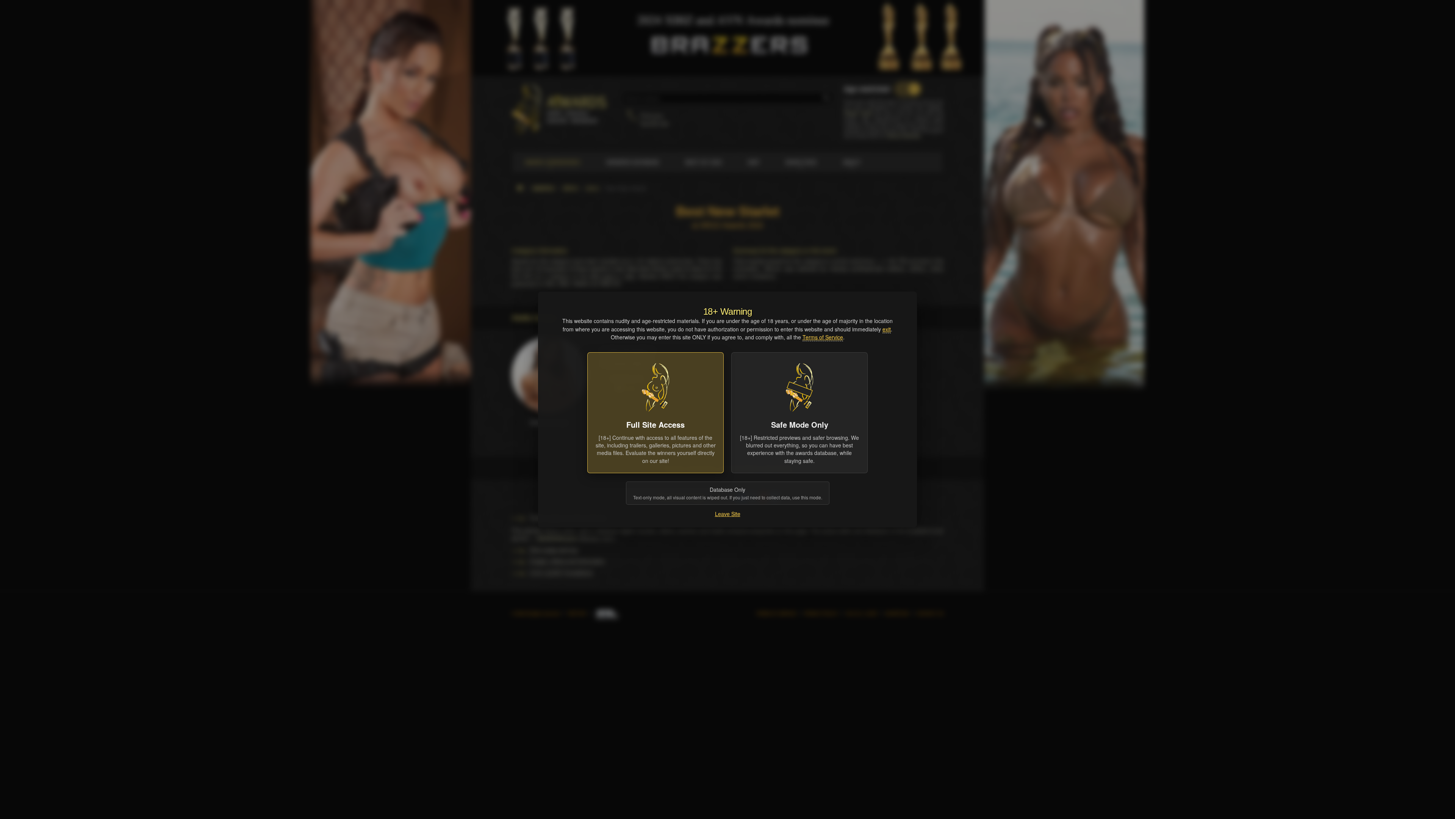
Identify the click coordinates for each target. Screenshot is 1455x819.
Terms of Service (823, 337)
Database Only (727, 493)
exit (886, 329)
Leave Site (727, 514)
